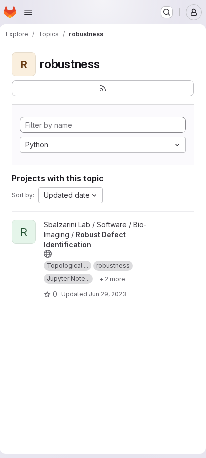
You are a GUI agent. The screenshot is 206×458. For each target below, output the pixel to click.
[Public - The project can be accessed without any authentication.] (48, 254)
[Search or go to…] (167, 12)
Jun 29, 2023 (107, 294)
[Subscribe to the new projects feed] (103, 88)
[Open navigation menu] (28, 12)
